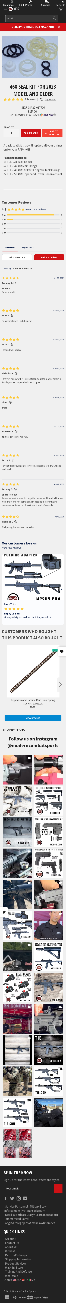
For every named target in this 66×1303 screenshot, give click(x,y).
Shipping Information (18, 1259)
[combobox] (31, 18)
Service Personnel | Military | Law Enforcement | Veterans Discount (25, 1208)
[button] (33, 115)
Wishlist (10, 1251)
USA (18, 1280)
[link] (17, 770)
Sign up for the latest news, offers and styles (31, 1180)
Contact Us (12, 1243)
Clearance (8, 4)
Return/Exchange (16, 1255)
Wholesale (11, 1276)
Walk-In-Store (14, 1267)
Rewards (60, 4)
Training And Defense (18, 1272)
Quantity (9, 127)
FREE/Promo (25, 4)
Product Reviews (16, 1263)
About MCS (12, 1247)
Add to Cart (31, 132)
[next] (60, 684)
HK (26, 1280)
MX (33, 1280)
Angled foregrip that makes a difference (30, 1223)
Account (10, 1239)
